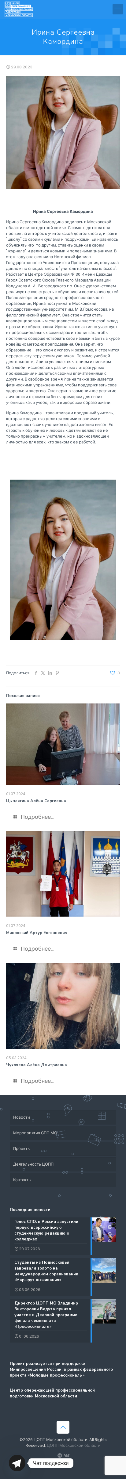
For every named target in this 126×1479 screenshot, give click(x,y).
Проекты (22, 1148)
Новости (21, 1117)
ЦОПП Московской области (74, 1445)
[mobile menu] (118, 9)
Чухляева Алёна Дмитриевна (36, 1065)
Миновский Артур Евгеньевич (36, 933)
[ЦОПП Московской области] (19, 9)
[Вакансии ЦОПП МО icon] (59, 1455)
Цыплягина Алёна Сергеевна (36, 801)
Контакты (22, 1180)
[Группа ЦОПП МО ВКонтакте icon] (66, 1455)
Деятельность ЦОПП (33, 1164)
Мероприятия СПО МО (35, 1133)
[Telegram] (17, 1463)
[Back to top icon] (63, 1427)
